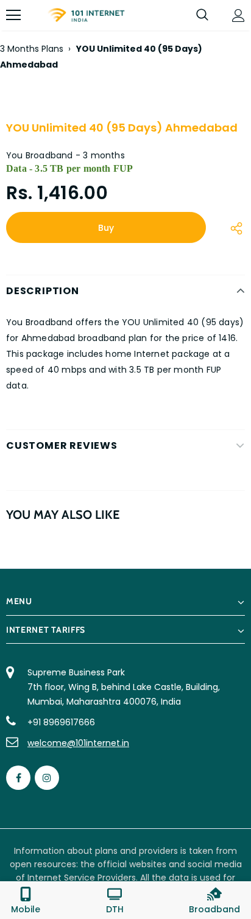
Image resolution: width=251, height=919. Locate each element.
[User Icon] (238, 15)
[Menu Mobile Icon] (13, 15)
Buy (106, 228)
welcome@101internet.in (78, 743)
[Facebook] (18, 778)
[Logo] (86, 15)
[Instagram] (47, 778)
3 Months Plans (31, 49)
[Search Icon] (202, 15)
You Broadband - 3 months (65, 155)
